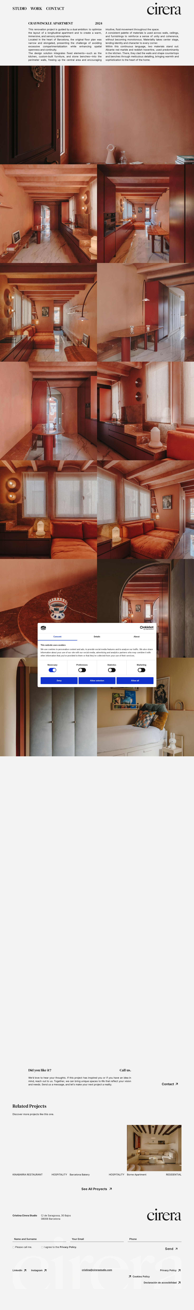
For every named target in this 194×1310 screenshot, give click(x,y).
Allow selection (97, 680)
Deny (59, 680)
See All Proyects (94, 1189)
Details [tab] (97, 636)
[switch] (82, 670)
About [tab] (136, 636)
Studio (20, 8)
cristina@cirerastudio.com (97, 1270)
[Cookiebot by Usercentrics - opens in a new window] (141, 628)
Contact (55, 8)
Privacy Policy (68, 1247)
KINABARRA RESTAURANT (28, 1174)
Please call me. (23, 1247)
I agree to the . (60, 1247)
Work (36, 8)
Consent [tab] (57, 636)
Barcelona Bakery (80, 1174)
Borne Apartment (136, 1174)
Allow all (135, 680)
